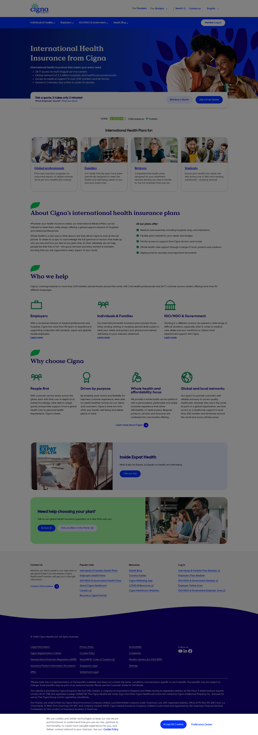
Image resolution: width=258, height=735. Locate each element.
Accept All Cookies (173, 724)
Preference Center (201, 724)
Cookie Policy (110, 729)
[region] (129, 724)
